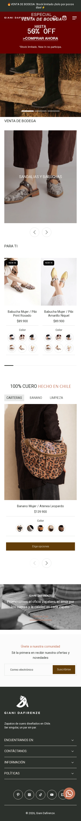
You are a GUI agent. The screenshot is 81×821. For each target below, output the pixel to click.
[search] (54, 17)
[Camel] (41, 528)
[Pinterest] (18, 794)
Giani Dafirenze (45, 813)
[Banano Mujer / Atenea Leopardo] (40, 452)
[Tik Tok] (40, 794)
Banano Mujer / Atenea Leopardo (40, 506)
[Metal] (30, 528)
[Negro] (12, 338)
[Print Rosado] (22, 348)
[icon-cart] (64, 17)
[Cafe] (51, 528)
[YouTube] (52, 794)
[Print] (33, 338)
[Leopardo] (61, 528)
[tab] (28, 112)
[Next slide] (46, 232)
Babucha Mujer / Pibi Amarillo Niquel (58, 313)
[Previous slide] (34, 232)
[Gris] (22, 338)
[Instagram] (29, 794)
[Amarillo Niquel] (33, 348)
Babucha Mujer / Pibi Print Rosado (22, 313)
